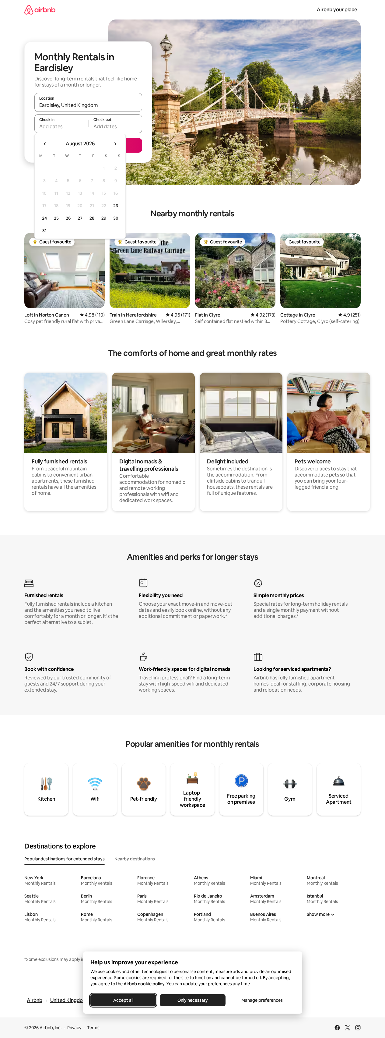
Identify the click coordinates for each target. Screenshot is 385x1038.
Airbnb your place (337, 9)
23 (115, 205)
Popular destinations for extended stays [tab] (64, 859)
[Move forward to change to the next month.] (115, 144)
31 (44, 230)
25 (56, 218)
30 (115, 218)
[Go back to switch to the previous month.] (45, 144)
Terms (93, 1027)
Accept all (123, 1000)
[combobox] (88, 105)
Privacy (74, 1027)
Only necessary (192, 1000)
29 (103, 218)
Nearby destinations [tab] (134, 859)
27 (80, 218)
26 (68, 218)
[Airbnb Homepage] (39, 9)
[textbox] (61, 126)
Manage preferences (262, 1000)
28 (91, 218)
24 (44, 218)
